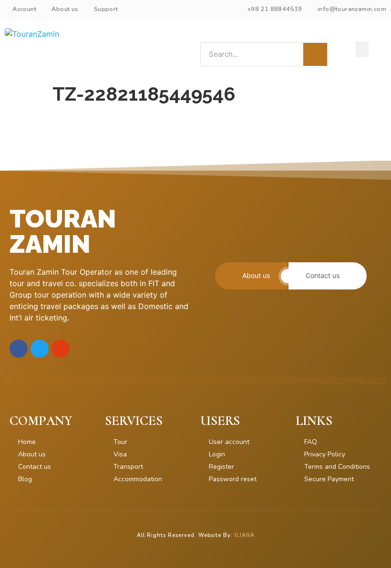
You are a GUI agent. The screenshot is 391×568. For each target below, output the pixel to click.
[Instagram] (60, 349)
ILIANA (245, 535)
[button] (362, 49)
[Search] (315, 54)
